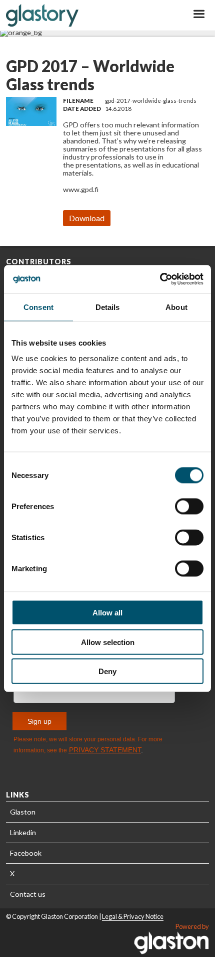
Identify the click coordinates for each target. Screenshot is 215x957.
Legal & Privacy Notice (133, 916)
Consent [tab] (39, 306)
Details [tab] (108, 306)
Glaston (23, 812)
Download (86, 218)
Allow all (107, 612)
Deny (107, 671)
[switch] (189, 507)
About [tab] (177, 306)
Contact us (28, 894)
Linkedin (23, 832)
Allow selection (107, 641)
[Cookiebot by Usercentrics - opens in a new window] (160, 279)
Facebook (26, 853)
